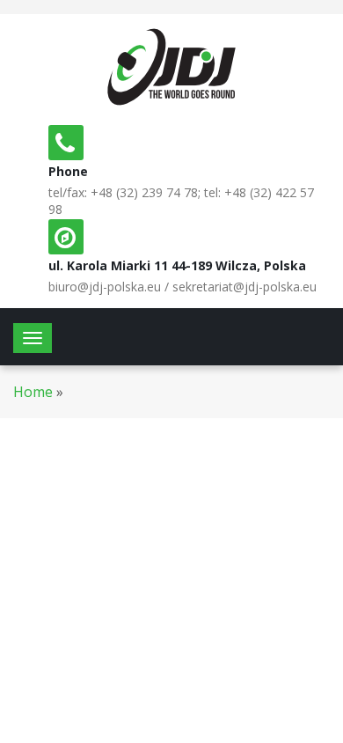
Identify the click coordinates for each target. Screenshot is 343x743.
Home (33, 391)
